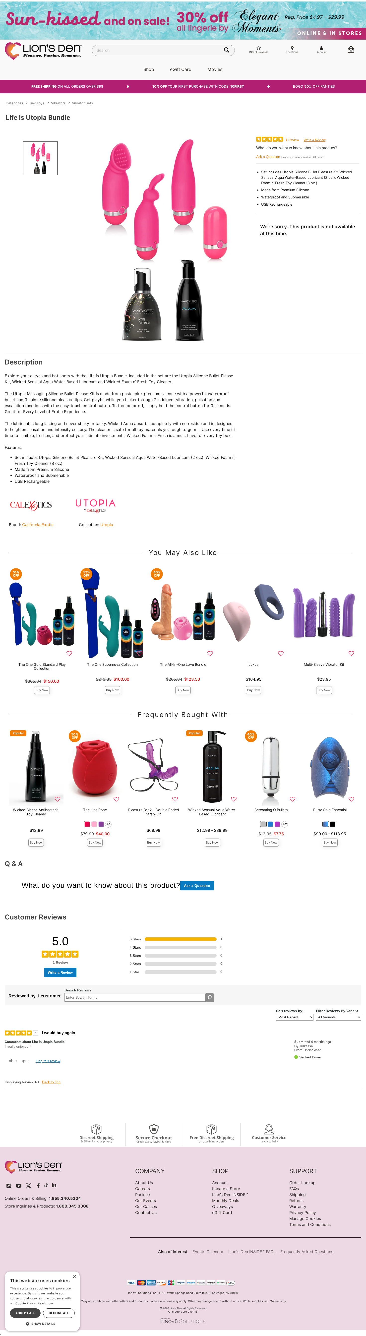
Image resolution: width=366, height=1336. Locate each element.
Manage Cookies (305, 1218)
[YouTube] (19, 1185)
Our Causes (146, 1206)
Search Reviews (77, 990)
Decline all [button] (59, 1313)
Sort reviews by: (290, 1011)
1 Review (292, 140)
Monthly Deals (225, 1200)
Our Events (145, 1200)
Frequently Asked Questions (306, 1251)
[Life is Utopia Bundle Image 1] (165, 239)
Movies (214, 69)
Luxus (253, 664)
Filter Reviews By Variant (337, 1011)
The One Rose (95, 810)
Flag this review (48, 1061)
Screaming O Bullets (271, 810)
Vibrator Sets (82, 103)
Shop (148, 69)
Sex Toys (37, 103)
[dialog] (42, 1301)
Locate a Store (226, 1188)
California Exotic (38, 524)
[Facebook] (38, 1185)
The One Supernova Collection (112, 664)
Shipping (297, 1194)
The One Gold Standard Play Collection (42, 666)
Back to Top (51, 1082)
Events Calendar (207, 1251)
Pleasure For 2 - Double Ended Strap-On (153, 812)
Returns (296, 1200)
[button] (87, 824)
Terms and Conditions (310, 1224)
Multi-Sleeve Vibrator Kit (324, 664)
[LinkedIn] (54, 1185)
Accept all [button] (25, 1313)
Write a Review (314, 140)
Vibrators (58, 103)
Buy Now (42, 690)
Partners (143, 1194)
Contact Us (146, 1212)
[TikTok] (46, 1185)
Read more (45, 1303)
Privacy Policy (302, 1212)
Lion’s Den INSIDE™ (230, 1194)
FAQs (294, 1188)
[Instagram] (9, 1185)
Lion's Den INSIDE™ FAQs (251, 1251)
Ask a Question (268, 157)
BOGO (314, 86)
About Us (144, 1182)
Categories (14, 103)
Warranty (297, 1206)
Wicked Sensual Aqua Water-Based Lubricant (212, 812)
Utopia (106, 524)
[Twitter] (28, 1185)
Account (220, 1182)
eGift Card (180, 69)
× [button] (74, 1277)
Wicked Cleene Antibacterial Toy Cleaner (36, 812)
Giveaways (222, 1206)
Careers (142, 1188)
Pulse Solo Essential (330, 810)
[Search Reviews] (209, 997)
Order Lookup (302, 1182)
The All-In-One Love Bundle (183, 664)
